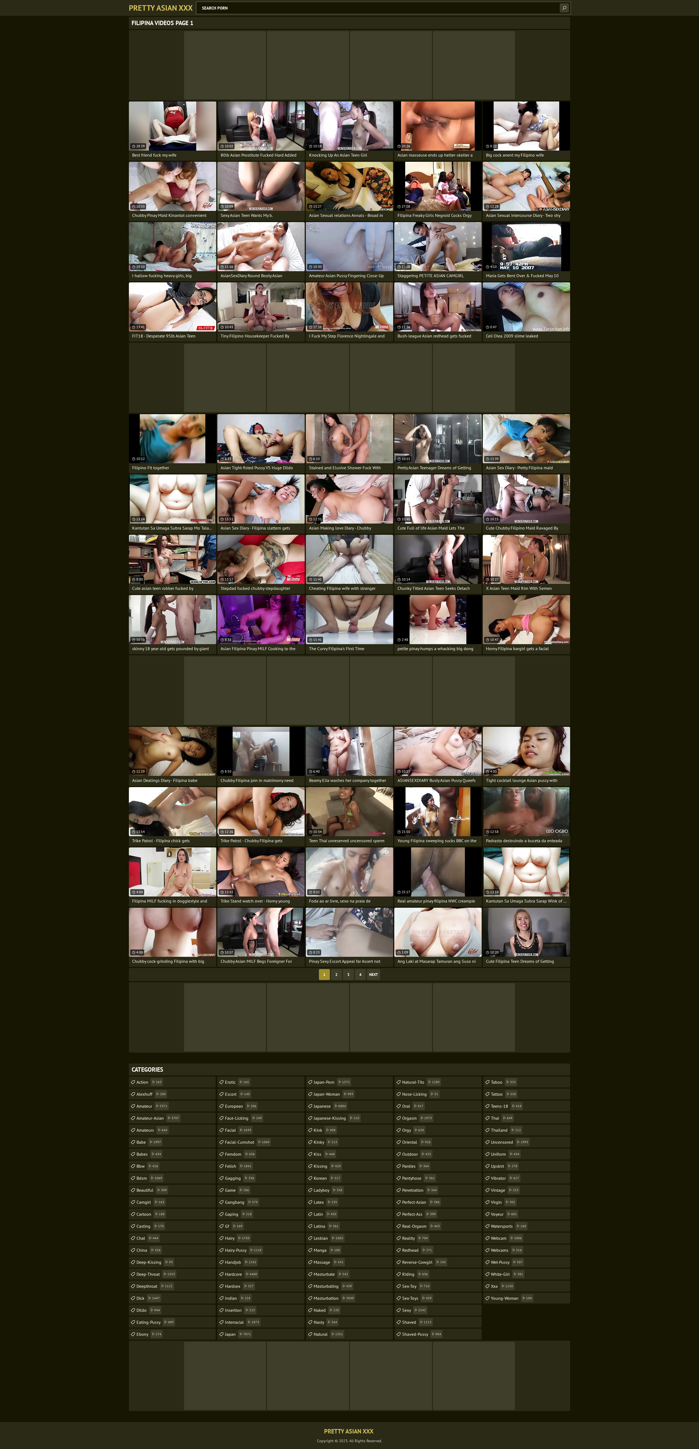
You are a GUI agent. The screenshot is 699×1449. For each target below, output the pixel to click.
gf (233, 1226)
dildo (148, 1310)
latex (325, 1202)
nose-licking (420, 1094)
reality (415, 1238)
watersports (508, 1226)
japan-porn (332, 1082)
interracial (242, 1322)
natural (328, 1334)
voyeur (504, 1214)
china (149, 1250)
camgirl (150, 1202)
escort (237, 1094)
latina (326, 1226)
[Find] (564, 8)
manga (327, 1250)
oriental (416, 1142)
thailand (506, 1130)
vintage (505, 1190)
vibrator (505, 1178)
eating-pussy (155, 1322)
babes (149, 1154)
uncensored (509, 1142)
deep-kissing (155, 1262)
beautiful (152, 1190)
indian (237, 1298)
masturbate (331, 1274)
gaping (238, 1214)
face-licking (243, 1118)
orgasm (417, 1118)
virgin (503, 1202)
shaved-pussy (421, 1334)
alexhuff (151, 1094)
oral (412, 1106)
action (149, 1082)
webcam (506, 1238)
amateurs (152, 1130)
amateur (152, 1106)
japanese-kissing (336, 1118)
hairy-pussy (243, 1250)
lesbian (328, 1238)
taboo (503, 1082)
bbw (147, 1166)
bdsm (149, 1178)
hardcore (241, 1274)
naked (326, 1310)
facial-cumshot (247, 1142)
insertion (240, 1310)
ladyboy (328, 1190)
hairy (237, 1238)
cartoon (151, 1214)
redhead (417, 1250)
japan (238, 1334)
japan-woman (333, 1094)
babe (149, 1142)
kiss (324, 1154)
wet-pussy (507, 1262)
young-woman (511, 1298)
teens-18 (506, 1106)
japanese (330, 1106)
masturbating (333, 1286)
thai (502, 1118)
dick (148, 1298)
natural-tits (421, 1082)
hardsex (239, 1286)
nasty (325, 1322)
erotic (237, 1082)
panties (415, 1166)
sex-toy (416, 1286)
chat (147, 1238)
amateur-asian (158, 1118)
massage (328, 1262)
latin (325, 1214)
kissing (327, 1166)
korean (327, 1178)
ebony (149, 1334)
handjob (240, 1262)
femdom (240, 1154)
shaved (416, 1322)
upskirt (504, 1166)
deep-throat (156, 1274)
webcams (506, 1250)
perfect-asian (421, 1202)
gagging (239, 1178)
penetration (419, 1190)
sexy (414, 1310)
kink (325, 1130)
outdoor (416, 1154)
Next (373, 974)
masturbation (334, 1298)
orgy (413, 1130)
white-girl (507, 1274)
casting (150, 1226)
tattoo (503, 1094)
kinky (325, 1142)
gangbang (241, 1202)
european (240, 1106)
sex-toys (417, 1298)
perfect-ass (419, 1214)
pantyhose (418, 1178)
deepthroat (155, 1286)
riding (415, 1274)
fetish (238, 1166)
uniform (505, 1154)
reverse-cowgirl (424, 1262)
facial (238, 1130)
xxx (502, 1286)
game (237, 1190)
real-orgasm (421, 1226)
